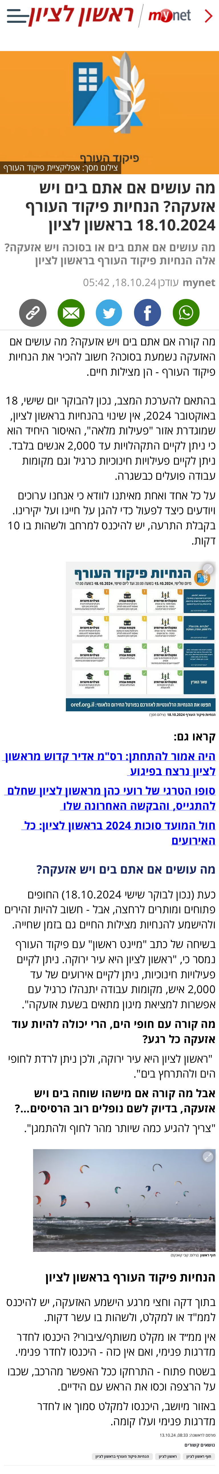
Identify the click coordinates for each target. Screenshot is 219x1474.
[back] (208, 16)
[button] (141, 636)
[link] (148, 312)
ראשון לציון (168, 1456)
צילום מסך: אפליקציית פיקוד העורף (60, 167)
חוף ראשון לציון (198, 1456)
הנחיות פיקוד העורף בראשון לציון (122, 1456)
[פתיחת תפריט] (18, 16)
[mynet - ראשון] (109, 26)
